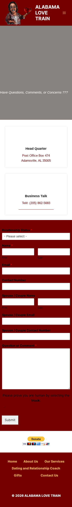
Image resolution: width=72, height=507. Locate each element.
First (4, 257)
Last (40, 257)
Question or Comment (19, 345)
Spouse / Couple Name (18, 295)
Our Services (54, 461)
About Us (30, 461)
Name (7, 245)
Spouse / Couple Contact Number (26, 330)
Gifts (18, 475)
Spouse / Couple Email (18, 315)
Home (12, 461)
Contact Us (49, 475)
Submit (10, 420)
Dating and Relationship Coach (36, 468)
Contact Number (14, 280)
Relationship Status (17, 230)
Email (7, 265)
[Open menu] (64, 13)
